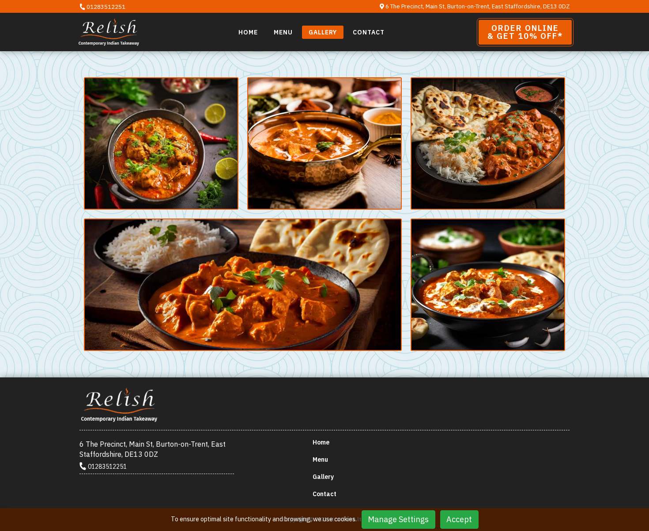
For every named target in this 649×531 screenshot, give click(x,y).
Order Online (525, 32)
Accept (459, 519)
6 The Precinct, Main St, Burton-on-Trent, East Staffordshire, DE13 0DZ (477, 6)
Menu (283, 32)
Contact (369, 32)
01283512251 (105, 7)
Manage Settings (398, 519)
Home (248, 32)
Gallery (323, 32)
